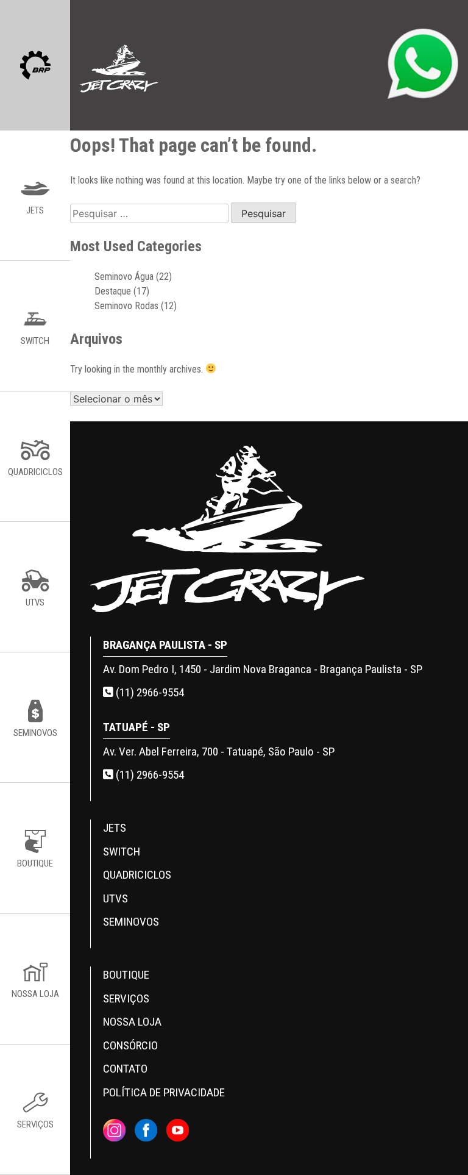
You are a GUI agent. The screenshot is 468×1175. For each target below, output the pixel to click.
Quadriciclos (137, 875)
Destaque (112, 291)
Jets (114, 828)
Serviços (126, 998)
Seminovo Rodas (126, 306)
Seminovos (131, 922)
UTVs (115, 898)
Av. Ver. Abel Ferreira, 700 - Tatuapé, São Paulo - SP (219, 752)
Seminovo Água (124, 276)
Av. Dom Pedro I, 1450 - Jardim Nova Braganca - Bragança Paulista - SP (262, 669)
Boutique (126, 975)
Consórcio (130, 1045)
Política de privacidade (164, 1092)
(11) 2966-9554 (148, 692)
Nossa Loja (132, 1022)
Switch (121, 852)
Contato (125, 1069)
